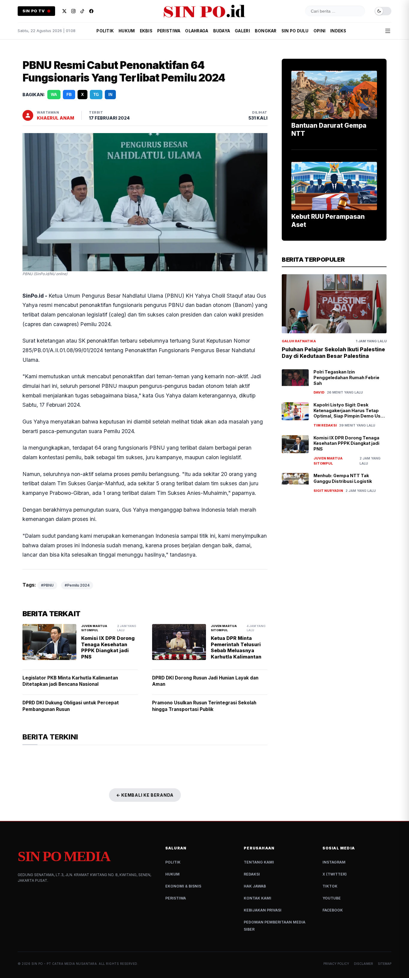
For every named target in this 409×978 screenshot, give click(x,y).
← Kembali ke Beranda (145, 795)
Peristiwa (175, 898)
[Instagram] (73, 11)
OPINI (319, 30)
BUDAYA (221, 30)
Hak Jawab (255, 886)
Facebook (332, 910)
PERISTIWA (168, 30)
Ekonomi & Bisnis (183, 886)
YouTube (331, 898)
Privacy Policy (336, 963)
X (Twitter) (334, 874)
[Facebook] (91, 11)
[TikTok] (82, 11)
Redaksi (252, 874)
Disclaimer (363, 963)
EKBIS (146, 30)
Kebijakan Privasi (262, 910)
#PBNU (47, 585)
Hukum (172, 874)
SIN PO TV (33, 11)
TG (96, 94)
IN (110, 94)
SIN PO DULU (295, 30)
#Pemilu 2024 (77, 585)
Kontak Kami (257, 898)
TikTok (329, 886)
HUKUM (127, 30)
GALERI (242, 30)
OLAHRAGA (196, 30)
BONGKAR (266, 30)
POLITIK (105, 30)
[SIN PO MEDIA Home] (204, 11)
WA (54, 94)
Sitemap (384, 963)
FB (69, 94)
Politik (173, 862)
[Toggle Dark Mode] (383, 11)
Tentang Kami (259, 862)
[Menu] (387, 30)
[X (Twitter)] (64, 11)
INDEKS (338, 30)
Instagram (334, 862)
